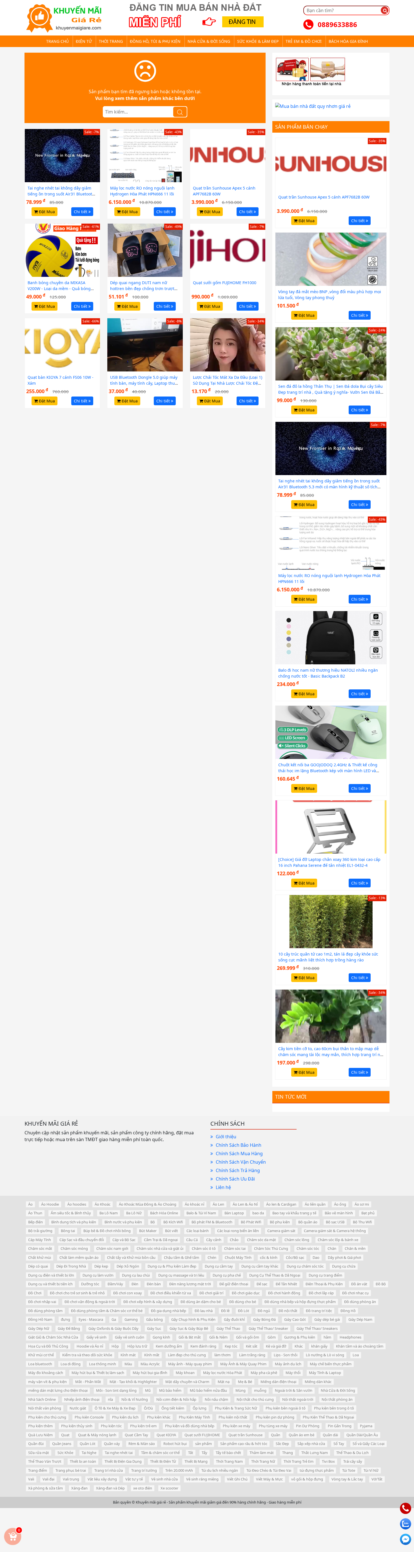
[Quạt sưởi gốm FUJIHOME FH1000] (227, 250)
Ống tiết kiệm (172, 1408)
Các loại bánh (197, 1230)
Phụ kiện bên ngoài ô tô (286, 1408)
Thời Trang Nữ (263, 1461)
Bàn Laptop (234, 1212)
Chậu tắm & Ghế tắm (181, 1257)
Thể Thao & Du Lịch (352, 1452)
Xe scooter (169, 1488)
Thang (287, 1452)
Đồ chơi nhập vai (42, 1301)
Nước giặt (78, 1408)
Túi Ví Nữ (371, 1470)
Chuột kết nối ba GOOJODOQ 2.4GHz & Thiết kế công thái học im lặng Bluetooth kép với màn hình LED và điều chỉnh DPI (327, 770)
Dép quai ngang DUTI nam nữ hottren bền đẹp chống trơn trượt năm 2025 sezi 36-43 (142, 288)
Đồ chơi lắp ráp (321, 1292)
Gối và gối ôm (247, 1337)
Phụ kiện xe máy (236, 1425)
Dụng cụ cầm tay (219, 1266)
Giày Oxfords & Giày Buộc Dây (113, 1328)
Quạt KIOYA (166, 1434)
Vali (31, 1479)
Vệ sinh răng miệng (202, 1479)
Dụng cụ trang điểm (325, 1275)
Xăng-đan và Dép (110, 1488)
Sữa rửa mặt (38, 1452)
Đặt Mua (46, 211)
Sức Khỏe (65, 1452)
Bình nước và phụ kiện (123, 1221)
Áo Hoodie (50, 1204)
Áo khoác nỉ (194, 1204)
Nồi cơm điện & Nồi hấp (176, 1399)
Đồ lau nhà (204, 1310)
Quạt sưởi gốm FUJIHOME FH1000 (224, 282)
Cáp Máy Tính (39, 1239)
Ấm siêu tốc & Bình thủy (71, 1212)
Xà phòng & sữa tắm (45, 1488)
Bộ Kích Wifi (173, 1221)
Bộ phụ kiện (280, 1221)
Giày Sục (154, 1328)
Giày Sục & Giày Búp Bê (189, 1328)
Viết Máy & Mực (269, 1479)
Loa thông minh (102, 1363)
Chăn (332, 1248)
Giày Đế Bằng (69, 1328)
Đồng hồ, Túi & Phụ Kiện (155, 41)
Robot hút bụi (175, 1443)
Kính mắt (151, 1354)
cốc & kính (268, 1257)
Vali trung (71, 1479)
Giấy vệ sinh (96, 1337)
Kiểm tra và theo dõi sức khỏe (87, 1354)
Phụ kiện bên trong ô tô (334, 1408)
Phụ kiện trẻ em (143, 1425)
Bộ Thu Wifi (362, 1221)
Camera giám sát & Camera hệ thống (335, 1230)
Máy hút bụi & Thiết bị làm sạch (98, 1372)
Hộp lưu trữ (137, 1346)
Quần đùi (36, 1443)
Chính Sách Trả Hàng (238, 1170)
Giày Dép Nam (360, 1319)
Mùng (240, 1390)
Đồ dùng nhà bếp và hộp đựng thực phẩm (300, 1301)
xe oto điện (142, 1488)
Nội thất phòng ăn (337, 1399)
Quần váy (112, 1443)
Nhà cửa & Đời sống (209, 41)
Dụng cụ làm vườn (98, 1275)
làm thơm (222, 1354)
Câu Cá (192, 1239)
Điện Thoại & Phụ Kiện (324, 1283)
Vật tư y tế (134, 1479)
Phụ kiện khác (158, 1417)
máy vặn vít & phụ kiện (47, 1381)
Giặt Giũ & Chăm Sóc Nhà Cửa (53, 1337)
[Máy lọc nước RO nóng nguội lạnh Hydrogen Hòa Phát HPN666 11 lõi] (144, 155)
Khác (299, 1346)
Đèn (135, 1283)
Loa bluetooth (40, 1363)
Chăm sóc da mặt (261, 1239)
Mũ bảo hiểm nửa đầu (208, 1390)
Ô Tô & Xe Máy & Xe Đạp (115, 1408)
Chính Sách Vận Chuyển (241, 1162)
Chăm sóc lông (296, 1239)
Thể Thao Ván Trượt (44, 1461)
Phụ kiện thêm (40, 1425)
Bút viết (171, 1230)
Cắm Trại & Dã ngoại (161, 1239)
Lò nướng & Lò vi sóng (325, 1354)
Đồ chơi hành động (284, 1292)
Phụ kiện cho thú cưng (47, 1417)
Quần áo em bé (301, 1434)
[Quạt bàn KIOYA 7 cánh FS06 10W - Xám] (62, 344)
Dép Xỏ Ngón (128, 1266)
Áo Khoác (102, 1204)
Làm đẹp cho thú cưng (187, 1354)
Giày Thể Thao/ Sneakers (317, 1328)
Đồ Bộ (381, 1283)
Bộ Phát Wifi (251, 1221)
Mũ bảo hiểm (170, 1390)
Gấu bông (154, 1319)
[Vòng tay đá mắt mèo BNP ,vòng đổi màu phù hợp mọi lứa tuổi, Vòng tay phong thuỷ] (330, 259)
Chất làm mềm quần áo (79, 1257)
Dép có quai (38, 1266)
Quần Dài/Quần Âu (362, 1434)
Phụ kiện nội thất (233, 1417)
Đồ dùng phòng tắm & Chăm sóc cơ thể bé (107, 1310)
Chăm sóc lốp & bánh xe (338, 1239)
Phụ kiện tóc (111, 1425)
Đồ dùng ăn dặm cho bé (201, 1301)
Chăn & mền (355, 1248)
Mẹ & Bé (245, 1381)
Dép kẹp (101, 1266)
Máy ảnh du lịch (288, 1363)
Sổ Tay (338, 1443)
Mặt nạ (224, 1381)
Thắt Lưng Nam (314, 1452)
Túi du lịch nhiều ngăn (219, 1470)
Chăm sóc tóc (308, 1248)
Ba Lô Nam (108, 1212)
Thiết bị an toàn (83, 1461)
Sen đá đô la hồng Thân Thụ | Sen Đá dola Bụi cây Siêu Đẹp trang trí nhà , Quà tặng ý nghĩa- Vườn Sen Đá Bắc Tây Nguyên (330, 392)
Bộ (152, 1221)
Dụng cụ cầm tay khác (259, 1266)
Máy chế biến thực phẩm (330, 1363)
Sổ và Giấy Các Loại (368, 1443)
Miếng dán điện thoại (278, 1381)
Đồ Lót (243, 1310)
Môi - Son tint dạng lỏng (116, 1390)
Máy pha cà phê (264, 1372)
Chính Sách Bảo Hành (238, 1145)
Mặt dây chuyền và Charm (187, 1381)
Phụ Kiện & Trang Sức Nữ (236, 1408)
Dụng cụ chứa (343, 1266)
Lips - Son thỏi (285, 1354)
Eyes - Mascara (91, 1319)
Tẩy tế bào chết (228, 1452)
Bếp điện (35, 1221)
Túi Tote (348, 1470)
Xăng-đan (79, 1488)
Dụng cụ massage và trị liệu (181, 1275)
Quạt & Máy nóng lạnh (97, 1434)
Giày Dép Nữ (38, 1328)
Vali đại (48, 1479)
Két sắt (251, 1346)
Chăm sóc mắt (40, 1248)
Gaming (131, 1319)
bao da (258, 1212)
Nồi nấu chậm (216, 1399)
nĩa (110, 1399)
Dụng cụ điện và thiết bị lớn (51, 1275)
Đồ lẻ (225, 1310)
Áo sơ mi (362, 1204)
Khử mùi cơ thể (41, 1354)
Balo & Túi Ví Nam (201, 1212)
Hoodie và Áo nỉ (90, 1346)
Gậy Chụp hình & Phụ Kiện (193, 1319)
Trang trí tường (144, 1470)
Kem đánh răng (203, 1346)
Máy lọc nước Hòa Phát (222, 1372)
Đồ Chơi (34, 1292)
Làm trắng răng (252, 1354)
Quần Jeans (61, 1443)
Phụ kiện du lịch (125, 1417)
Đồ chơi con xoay (127, 1292)
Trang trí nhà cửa (108, 1470)
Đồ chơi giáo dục (246, 1292)
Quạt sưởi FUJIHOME (202, 1434)
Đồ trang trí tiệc (319, 1310)
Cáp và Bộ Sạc (123, 1239)
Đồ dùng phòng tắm (45, 1310)
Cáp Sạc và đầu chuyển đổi (81, 1239)
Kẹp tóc (231, 1346)
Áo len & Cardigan (281, 1204)
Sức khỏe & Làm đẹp (258, 41)
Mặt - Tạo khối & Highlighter (133, 1381)
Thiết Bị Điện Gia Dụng (123, 1461)
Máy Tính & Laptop (325, 1372)
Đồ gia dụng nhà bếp (168, 1310)
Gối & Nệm (218, 1337)
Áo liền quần (315, 1204)
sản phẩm (203, 1443)
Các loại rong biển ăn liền (238, 1230)
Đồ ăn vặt (359, 1283)
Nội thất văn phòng (44, 1408)
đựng (65, 1319)
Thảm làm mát (262, 1452)
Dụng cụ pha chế (227, 1275)
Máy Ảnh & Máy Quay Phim (243, 1363)
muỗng (260, 1390)
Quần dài (330, 1434)
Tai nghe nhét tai (119, 1452)
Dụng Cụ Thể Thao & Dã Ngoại (274, 1275)
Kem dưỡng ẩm (169, 1346)
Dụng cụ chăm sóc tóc (305, 1266)
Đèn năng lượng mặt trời (190, 1283)
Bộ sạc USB (335, 1221)
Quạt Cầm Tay (136, 1434)
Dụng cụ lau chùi (136, 1275)
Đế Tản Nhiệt (286, 1283)
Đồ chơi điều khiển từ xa (170, 1292)
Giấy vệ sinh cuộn (129, 1337)
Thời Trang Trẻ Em (298, 1461)
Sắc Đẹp (282, 1443)
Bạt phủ (368, 1212)
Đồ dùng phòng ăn (360, 1301)
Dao (316, 1257)
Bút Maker (148, 1230)
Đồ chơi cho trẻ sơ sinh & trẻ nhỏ (77, 1292)
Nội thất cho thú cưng (255, 1399)
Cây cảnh (213, 1239)
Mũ (148, 1390)
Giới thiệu (226, 1137)
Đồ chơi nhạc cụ (355, 1292)
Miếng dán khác (318, 1381)
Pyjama (366, 1425)
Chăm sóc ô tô (204, 1248)
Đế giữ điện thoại (233, 1283)
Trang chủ (57, 41)
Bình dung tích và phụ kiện (73, 1221)
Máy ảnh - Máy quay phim (190, 1363)
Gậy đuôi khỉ (234, 1319)
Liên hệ (223, 1187)
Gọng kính (161, 1337)
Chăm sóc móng (74, 1248)
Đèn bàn (154, 1283)
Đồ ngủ (264, 1310)
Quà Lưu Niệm (40, 1434)
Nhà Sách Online (42, 1399)
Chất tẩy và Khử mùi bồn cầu (131, 1257)
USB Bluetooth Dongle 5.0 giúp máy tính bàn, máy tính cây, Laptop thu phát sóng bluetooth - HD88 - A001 (143, 383)
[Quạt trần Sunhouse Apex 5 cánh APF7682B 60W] (227, 155)
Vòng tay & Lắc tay (347, 1479)
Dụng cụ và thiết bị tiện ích (50, 1283)
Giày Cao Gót (295, 1319)
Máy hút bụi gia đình (150, 1372)
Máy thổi (293, 1372)
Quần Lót (87, 1443)
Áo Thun (35, 1212)
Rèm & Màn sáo (141, 1443)
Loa (356, 1354)
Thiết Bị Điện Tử (163, 1461)
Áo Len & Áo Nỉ (245, 1204)
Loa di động (71, 1363)
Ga (114, 1319)
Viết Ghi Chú (237, 1479)
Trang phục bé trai (70, 1470)
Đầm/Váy (115, 1283)
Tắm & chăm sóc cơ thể (160, 1452)
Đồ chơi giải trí (211, 1292)
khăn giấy (319, 1346)
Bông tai (68, 1230)
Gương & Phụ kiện (299, 1337)
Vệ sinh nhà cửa (164, 1479)
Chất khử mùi (39, 1257)
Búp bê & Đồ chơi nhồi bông (107, 1230)
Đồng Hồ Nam (40, 1319)
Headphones (350, 1337)
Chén (212, 1257)
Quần (275, 1434)
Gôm (272, 1337)
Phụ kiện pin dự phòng (275, 1417)
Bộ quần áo (307, 1221)
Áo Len (218, 1204)
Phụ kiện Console (89, 1417)
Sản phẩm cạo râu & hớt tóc (243, 1443)
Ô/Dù (148, 1408)
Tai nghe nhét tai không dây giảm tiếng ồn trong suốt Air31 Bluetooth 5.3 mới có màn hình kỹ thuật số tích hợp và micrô (329, 486)
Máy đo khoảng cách (45, 1372)
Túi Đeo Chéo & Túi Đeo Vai (268, 1470)
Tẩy (204, 1452)
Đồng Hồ (348, 1310)
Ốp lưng (199, 1408)
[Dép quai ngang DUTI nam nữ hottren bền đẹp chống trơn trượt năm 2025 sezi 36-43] (144, 250)
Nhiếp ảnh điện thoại (81, 1399)
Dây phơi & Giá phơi (344, 1257)
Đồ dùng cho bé (242, 1301)
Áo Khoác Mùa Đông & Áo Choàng (147, 1204)
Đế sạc (262, 1283)
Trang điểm (37, 1470)
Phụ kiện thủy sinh (76, 1425)
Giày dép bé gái (327, 1319)
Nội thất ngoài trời (297, 1399)
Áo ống (340, 1204)
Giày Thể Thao (228, 1328)
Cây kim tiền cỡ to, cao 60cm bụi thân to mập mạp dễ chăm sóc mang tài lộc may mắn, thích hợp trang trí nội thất (331, 1054)
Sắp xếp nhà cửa (311, 1443)
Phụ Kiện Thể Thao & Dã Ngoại (328, 1417)
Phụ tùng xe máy (273, 1425)
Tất (190, 1452)
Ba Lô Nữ (134, 1212)
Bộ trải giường (40, 1230)
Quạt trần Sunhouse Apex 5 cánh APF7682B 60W (324, 197)
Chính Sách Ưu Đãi (235, 1179)
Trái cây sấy (352, 1461)
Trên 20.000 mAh (179, 1470)
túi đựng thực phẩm (317, 1470)
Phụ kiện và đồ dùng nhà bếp (189, 1425)
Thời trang (111, 41)
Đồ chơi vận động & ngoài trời (89, 1301)
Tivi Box (328, 1461)
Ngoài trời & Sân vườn (293, 1390)
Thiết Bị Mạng (196, 1461)
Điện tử (84, 41)
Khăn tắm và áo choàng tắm (359, 1346)
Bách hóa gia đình (348, 41)
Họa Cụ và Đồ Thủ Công (48, 1346)
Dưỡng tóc (90, 1283)
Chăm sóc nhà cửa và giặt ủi (160, 1248)
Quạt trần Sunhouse (245, 1434)
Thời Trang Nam (229, 1461)
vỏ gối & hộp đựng (307, 1479)
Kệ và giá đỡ (276, 1346)
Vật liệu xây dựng (102, 1479)
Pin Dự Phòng (307, 1425)
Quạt (65, 1434)
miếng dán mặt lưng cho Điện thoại (58, 1390)
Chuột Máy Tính (238, 1257)
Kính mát (128, 1354)
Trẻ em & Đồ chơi (304, 41)
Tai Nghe (89, 1452)
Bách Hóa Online (164, 1212)
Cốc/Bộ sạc (295, 1257)
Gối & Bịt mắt (190, 1337)
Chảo (234, 1239)
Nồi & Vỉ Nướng (134, 1399)
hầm (327, 1337)
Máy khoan (185, 1372)
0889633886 (337, 24)
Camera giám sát (281, 1230)
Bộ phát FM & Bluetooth (212, 1221)
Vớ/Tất (376, 1479)
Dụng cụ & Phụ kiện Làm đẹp (172, 1266)
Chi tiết (81, 211)
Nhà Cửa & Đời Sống (338, 1390)
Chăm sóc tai (235, 1248)
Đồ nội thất (288, 1310)
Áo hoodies (76, 1204)
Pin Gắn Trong (339, 1425)
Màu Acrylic (150, 1363)
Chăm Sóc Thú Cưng (271, 1248)
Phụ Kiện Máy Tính (194, 1417)
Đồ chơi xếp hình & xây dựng (147, 1301)
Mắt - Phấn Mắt (88, 1381)
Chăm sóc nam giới (112, 1248)
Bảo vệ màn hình (339, 1212)
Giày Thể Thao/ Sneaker (268, 1328)
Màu (128, 1363)
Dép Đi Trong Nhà (71, 1266)
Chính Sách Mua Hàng (239, 1153)
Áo (30, 1204)
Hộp (115, 1346)
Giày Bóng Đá (264, 1319)
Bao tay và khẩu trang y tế (294, 1212)
